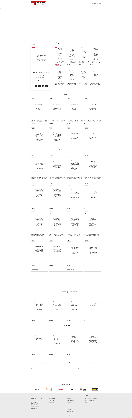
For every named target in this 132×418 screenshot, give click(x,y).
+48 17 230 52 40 (34, 408)
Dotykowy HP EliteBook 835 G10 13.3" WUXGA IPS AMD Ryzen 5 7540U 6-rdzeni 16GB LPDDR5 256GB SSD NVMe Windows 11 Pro (39, 353)
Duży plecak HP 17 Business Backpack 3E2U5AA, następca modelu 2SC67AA (83, 84)
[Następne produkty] (99, 303)
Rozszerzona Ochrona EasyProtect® (91, 398)
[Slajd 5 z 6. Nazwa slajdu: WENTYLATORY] (66, 22)
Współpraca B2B (52, 398)
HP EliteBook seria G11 (89, 405)
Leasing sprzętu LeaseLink (89, 400)
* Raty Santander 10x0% (89, 404)
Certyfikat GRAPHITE (53, 404)
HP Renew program (70, 411)
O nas (50, 405)
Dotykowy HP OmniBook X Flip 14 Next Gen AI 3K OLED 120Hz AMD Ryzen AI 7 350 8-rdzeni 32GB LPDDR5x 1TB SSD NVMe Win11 (39, 121)
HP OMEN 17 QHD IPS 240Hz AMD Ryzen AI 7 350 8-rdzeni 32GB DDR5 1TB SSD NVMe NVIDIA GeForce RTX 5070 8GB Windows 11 (92, 263)
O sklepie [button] (51, 395)
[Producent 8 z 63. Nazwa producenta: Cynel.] (72, 389)
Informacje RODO (70, 402)
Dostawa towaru (69, 398)
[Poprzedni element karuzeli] (31, 389)
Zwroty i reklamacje (70, 400)
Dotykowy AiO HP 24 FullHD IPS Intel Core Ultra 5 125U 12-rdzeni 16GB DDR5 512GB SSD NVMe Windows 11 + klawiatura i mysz (39, 178)
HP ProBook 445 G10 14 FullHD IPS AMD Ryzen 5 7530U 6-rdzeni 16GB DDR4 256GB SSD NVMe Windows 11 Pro (57, 353)
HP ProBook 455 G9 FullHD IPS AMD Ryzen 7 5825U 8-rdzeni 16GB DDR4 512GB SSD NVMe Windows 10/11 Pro (92, 353)
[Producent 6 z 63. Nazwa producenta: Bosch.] (48, 389)
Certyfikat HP (51, 400)
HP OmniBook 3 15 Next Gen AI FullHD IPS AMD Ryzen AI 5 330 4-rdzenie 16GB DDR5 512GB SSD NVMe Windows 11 (74, 263)
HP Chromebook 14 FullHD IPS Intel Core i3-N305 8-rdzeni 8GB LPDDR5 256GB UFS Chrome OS (72, 84)
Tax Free (86, 402)
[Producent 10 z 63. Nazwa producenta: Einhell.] (95, 389)
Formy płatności (69, 409)
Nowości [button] (57, 292)
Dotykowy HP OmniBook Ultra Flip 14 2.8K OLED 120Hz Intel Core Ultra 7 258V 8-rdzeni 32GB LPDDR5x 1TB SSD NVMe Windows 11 (57, 150)
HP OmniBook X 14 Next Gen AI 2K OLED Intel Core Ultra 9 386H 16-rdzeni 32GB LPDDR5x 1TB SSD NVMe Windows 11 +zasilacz (57, 263)
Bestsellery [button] (73, 292)
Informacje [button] (69, 395)
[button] (55, 7)
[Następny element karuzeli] (101, 389)
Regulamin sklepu (70, 404)
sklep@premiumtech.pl (35, 406)
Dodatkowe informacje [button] (89, 395)
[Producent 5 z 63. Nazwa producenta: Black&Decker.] (37, 389)
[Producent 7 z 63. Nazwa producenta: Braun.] (60, 389)
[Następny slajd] (129, 22)
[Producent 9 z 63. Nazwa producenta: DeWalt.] (83, 389)
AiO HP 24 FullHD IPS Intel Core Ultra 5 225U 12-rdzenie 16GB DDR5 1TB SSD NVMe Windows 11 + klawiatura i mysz (92, 150)
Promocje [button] (65, 292)
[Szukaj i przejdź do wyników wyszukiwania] (77, 3)
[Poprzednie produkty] (33, 303)
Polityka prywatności (70, 407)
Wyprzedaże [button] (66, 325)
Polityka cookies (70, 405)
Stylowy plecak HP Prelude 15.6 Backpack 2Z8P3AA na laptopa (95, 84)
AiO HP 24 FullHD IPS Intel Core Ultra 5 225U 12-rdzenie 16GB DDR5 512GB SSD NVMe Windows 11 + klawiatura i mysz (75, 150)
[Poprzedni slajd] (2, 22)
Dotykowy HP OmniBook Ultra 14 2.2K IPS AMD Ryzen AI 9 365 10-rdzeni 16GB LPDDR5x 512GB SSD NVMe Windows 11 (84, 62)
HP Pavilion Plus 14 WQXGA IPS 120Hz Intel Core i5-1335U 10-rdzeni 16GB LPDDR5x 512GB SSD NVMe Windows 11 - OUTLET (75, 353)
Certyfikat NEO (52, 402)
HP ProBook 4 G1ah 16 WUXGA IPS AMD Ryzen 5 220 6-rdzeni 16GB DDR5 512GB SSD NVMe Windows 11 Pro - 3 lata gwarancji (41, 73)
